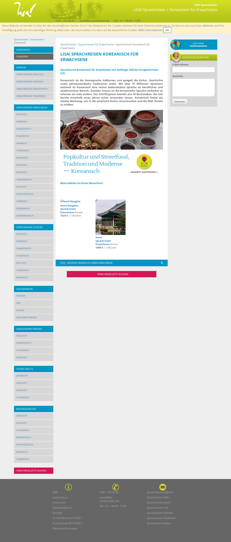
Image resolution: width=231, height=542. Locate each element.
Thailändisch (24, 179)
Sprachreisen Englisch (29, 74)
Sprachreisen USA (157, 507)
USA (18, 302)
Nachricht (177, 76)
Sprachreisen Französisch (32, 88)
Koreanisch (23, 208)
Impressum (59, 502)
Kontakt (57, 513)
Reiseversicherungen (65, 528)
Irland (20, 310)
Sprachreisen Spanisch (29, 81)
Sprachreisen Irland (158, 502)
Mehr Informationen (151, 30)
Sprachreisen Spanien (160, 513)
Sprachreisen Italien (158, 523)
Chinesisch (22, 150)
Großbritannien (26, 317)
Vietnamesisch (24, 215)
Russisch (21, 172)
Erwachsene (36, 39)
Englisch (21, 114)
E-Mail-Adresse (180, 64)
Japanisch (22, 157)
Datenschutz (60, 497)
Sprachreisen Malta (158, 497)
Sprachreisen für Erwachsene (96, 44)
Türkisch (21, 201)
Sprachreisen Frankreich (161, 518)
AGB (55, 492)
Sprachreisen (21, 39)
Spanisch (21, 121)
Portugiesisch (24, 193)
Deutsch (21, 186)
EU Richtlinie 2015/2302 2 (67, 523)
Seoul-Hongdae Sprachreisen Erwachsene (69, 209)
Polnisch (21, 164)
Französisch (23, 128)
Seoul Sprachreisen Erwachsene (103, 241)
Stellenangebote (62, 507)
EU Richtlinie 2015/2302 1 (67, 518)
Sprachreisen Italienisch (31, 95)
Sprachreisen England (160, 492)
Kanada (20, 295)
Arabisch (21, 143)
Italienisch (22, 135)
